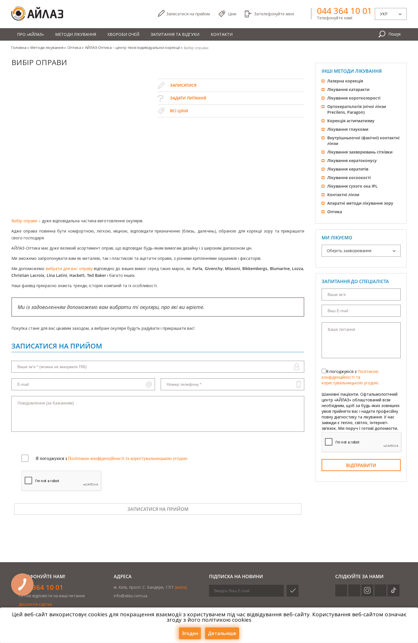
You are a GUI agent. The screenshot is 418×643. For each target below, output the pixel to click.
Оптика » (75, 47)
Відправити (361, 465)
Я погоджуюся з (111, 458)
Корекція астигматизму (350, 120)
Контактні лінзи (343, 194)
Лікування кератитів (347, 169)
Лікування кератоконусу (352, 160)
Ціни (232, 13)
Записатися (188, 13)
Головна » (20, 47)
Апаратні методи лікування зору (360, 203)
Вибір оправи (24, 220)
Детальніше (222, 633)
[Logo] (37, 14)
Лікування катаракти (348, 89)
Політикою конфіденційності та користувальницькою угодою (350, 377)
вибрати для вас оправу (69, 268)
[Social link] (341, 590)
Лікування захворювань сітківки (359, 152)
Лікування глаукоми (347, 129)
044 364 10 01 (344, 11)
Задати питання (188, 98)
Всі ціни (179, 110)
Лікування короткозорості (353, 98)
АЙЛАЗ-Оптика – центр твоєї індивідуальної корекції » (134, 47)
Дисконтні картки (35, 604)
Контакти (222, 34)
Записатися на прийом (158, 509)
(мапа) (181, 587)
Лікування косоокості (349, 177)
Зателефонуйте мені (274, 13)
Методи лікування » (48, 47)
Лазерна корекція (345, 81)
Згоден (190, 633)
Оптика (334, 211)
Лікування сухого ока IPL (352, 186)
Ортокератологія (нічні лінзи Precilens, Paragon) (356, 109)
